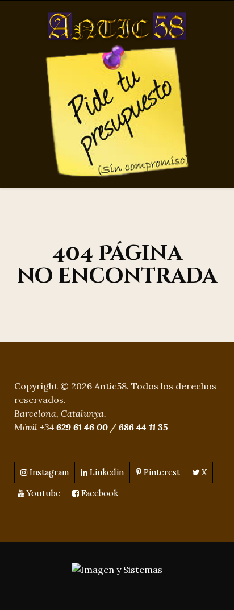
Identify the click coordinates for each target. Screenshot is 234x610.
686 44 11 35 (143, 427)
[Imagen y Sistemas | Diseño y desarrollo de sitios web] (117, 568)
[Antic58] (117, 27)
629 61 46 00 (82, 427)
